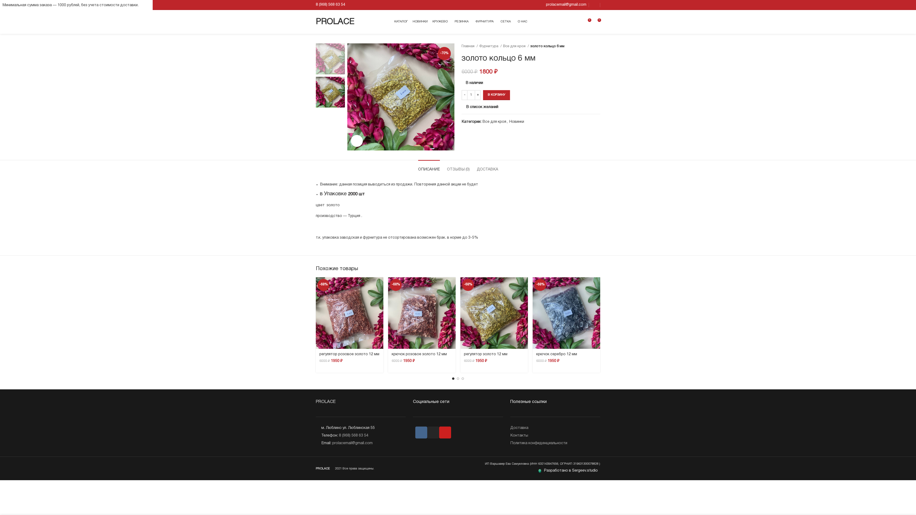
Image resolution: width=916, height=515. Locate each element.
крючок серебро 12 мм (556, 354)
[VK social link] (594, 5)
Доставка (519, 428)
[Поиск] (570, 22)
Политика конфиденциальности (538, 443)
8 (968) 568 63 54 (353, 435)
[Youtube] (445, 432)
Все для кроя (514, 46)
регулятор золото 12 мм (485, 354)
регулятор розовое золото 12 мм (349, 354)
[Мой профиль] (578, 22)
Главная (468, 46)
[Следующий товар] (597, 46)
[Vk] (421, 432)
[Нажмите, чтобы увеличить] (357, 141)
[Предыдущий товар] (588, 46)
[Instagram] (433, 432)
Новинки (516, 122)
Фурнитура (489, 46)
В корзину (496, 94)
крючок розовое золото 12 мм (419, 354)
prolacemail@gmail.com (352, 443)
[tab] (429, 167)
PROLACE (335, 22)
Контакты (519, 435)
